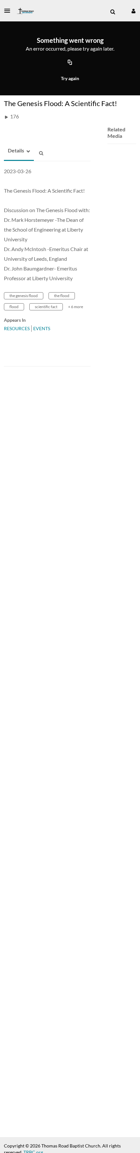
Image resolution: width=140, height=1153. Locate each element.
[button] (9, 10)
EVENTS (41, 328)
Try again (70, 78)
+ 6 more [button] (75, 306)
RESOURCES (17, 328)
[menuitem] (112, 12)
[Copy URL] (70, 62)
